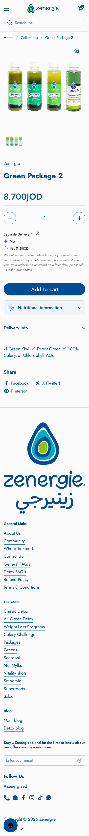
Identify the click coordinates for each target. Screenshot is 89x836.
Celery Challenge (19, 634)
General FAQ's (17, 564)
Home (8, 37)
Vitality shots (15, 673)
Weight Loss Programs (24, 627)
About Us (12, 533)
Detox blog (14, 728)
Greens (10, 650)
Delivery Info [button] (16, 328)
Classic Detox (16, 611)
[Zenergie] (43, 9)
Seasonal (12, 657)
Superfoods (14, 688)
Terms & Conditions (22, 587)
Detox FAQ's (15, 572)
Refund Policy (16, 579)
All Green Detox (18, 619)
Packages (12, 642)
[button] (80, 9)
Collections (29, 37)
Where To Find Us (20, 548)
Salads (9, 696)
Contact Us (13, 556)
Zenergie (47, 819)
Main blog (13, 720)
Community (14, 541)
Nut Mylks (13, 665)
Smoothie (12, 681)
